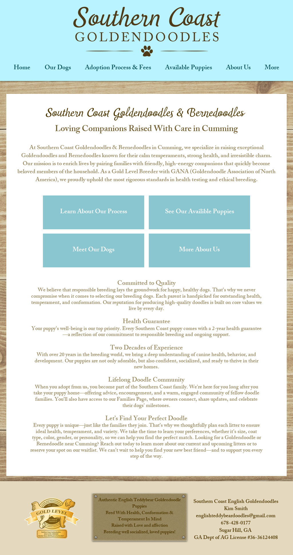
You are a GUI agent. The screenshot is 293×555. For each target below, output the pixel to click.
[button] (199, 212)
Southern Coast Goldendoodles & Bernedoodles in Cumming (109, 148)
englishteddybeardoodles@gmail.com (236, 516)
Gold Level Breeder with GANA (149, 172)
